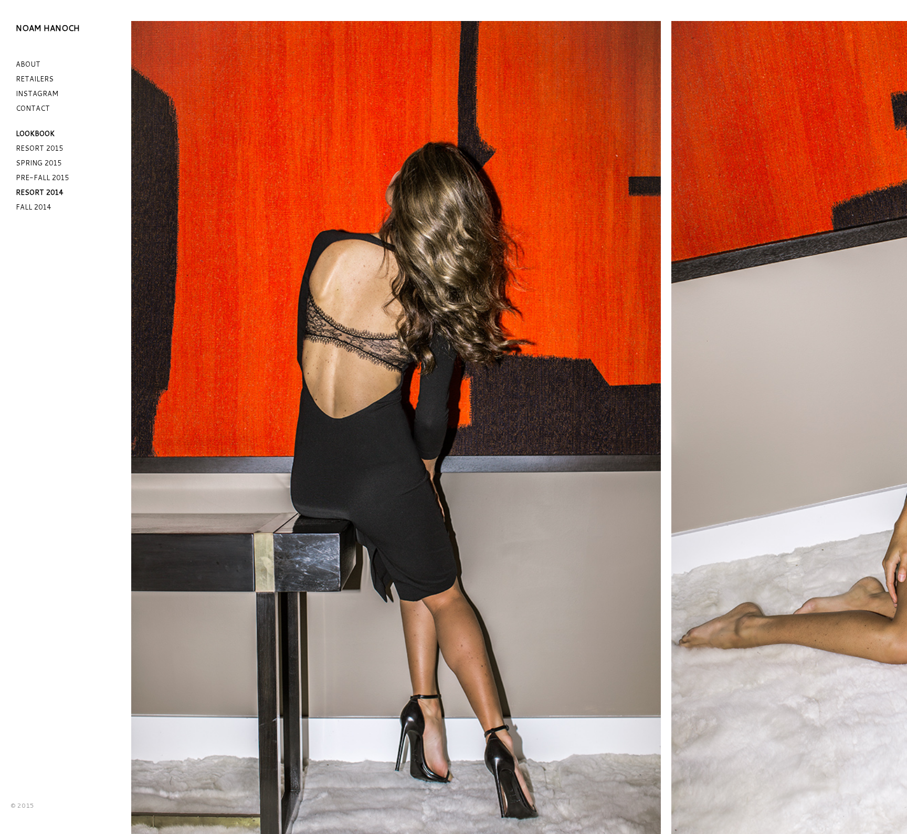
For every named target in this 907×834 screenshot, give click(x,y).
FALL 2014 (33, 207)
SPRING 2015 (38, 163)
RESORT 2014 (39, 192)
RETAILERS (35, 79)
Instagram (37, 93)
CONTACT (33, 108)
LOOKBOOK (35, 133)
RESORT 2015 (39, 148)
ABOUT (28, 64)
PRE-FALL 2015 (42, 177)
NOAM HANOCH (48, 28)
